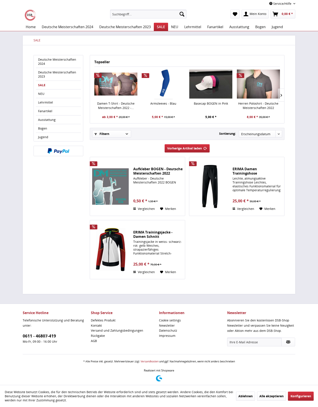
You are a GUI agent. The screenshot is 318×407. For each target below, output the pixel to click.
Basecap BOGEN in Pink (211, 103)
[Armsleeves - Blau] (163, 84)
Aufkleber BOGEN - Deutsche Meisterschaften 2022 (158, 171)
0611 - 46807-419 (39, 336)
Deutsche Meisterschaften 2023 (57, 74)
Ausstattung (47, 120)
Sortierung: (227, 133)
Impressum (167, 336)
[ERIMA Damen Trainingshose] (209, 186)
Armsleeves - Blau (163, 103)
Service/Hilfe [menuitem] (282, 4)
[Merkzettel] (235, 14)
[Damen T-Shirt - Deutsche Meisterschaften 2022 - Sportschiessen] (116, 84)
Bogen (42, 128)
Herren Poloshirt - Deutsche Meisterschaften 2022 (258, 105)
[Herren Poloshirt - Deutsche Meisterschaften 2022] (258, 84)
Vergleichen (146, 209)
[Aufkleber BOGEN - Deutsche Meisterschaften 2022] (110, 186)
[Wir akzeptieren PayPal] (58, 151)
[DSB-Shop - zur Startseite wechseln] (30, 15)
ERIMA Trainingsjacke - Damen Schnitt (152, 234)
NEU (41, 94)
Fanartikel (45, 111)
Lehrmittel (45, 102)
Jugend (43, 137)
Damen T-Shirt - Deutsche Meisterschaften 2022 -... (116, 105)
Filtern (104, 134)
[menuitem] (148, 14)
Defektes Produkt (103, 320)
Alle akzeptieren (271, 396)
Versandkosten (150, 361)
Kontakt (96, 325)
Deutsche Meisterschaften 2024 (57, 61)
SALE (41, 85)
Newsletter (167, 325)
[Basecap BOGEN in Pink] (211, 84)
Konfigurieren (301, 396)
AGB (94, 341)
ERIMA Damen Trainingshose (245, 171)
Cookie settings (170, 320)
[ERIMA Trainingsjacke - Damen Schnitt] (110, 250)
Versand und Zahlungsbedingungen (117, 330)
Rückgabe (98, 336)
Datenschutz (168, 330)
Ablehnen (245, 396)
